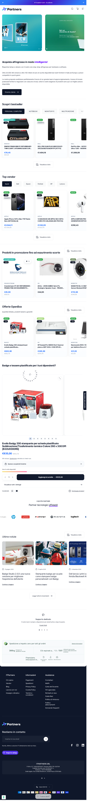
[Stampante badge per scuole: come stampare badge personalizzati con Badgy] (51, 553)
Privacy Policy (31, 687)
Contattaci (49, 680)
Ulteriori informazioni (77, 643)
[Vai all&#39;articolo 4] (41, 438)
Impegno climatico (12, 693)
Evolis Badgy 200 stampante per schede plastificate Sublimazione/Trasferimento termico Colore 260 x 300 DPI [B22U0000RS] (17, 346)
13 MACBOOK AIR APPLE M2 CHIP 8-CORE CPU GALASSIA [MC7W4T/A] (51, 220)
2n (38, 283)
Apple (6, 216)
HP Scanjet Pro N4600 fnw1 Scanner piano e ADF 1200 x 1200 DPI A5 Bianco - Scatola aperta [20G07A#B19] (51, 346)
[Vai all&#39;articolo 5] (45, 438)
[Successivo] (83, 2)
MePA (47, 683)
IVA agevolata (50, 690)
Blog (7, 687)
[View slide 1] (39, 630)
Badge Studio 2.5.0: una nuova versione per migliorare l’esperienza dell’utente (16, 576)
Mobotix (74, 283)
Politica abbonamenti (50, 704)
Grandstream (9, 283)
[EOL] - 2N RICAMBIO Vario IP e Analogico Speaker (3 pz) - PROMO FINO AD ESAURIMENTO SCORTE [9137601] (50, 287)
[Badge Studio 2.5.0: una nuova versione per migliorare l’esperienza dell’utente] (18, 553)
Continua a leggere (8, 584)
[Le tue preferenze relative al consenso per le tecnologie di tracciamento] (4, 797)
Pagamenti (29, 680)
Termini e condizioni (29, 694)
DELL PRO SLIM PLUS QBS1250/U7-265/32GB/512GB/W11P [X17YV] (50, 147)
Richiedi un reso (51, 693)
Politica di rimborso (52, 699)
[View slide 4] (47, 630)
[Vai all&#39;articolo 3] (37, 438)
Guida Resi (49, 696)
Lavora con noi (11, 690)
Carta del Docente (51, 687)
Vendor (8, 683)
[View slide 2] (42, 630)
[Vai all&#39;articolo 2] (34, 438)
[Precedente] (3, 2)
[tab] (13, 111)
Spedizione (13, 458)
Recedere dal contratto (85, 400)
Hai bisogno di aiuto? (78, 491)
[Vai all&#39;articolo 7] (52, 438)
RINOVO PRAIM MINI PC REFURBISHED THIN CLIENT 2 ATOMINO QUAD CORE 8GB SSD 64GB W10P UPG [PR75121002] (17, 147)
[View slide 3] (44, 630)
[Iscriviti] (46, 739)
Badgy (6, 342)
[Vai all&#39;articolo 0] (30, 438)
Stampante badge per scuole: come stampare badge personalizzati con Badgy (49, 576)
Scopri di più (43, 625)
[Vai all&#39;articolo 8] (56, 438)
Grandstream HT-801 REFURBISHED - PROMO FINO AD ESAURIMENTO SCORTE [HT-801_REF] (17, 287)
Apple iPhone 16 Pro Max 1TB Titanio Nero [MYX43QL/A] (17, 220)
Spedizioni (29, 683)
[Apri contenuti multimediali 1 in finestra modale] (60, 378)
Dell (39, 143)
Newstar (74, 342)
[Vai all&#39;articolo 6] (48, 438)
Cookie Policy (31, 690)
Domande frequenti (52, 708)
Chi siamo (9, 680)
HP (38, 342)
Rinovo (6, 143)
